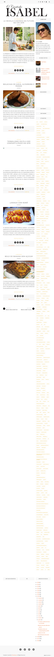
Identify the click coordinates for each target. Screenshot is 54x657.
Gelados (37, 300)
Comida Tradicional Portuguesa (42, 218)
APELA (37, 152)
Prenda (37, 445)
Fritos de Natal (45, 291)
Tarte (42, 547)
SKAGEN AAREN (46, 532)
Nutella (45, 399)
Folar (41, 287)
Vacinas (37, 565)
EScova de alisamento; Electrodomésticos (40, 271)
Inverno (45, 322)
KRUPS (37, 333)
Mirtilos (47, 379)
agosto (39, 605)
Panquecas (44, 405)
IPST (44, 324)
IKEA (48, 315)
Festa (44, 282)
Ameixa (47, 139)
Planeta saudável (39, 423)
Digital (41, 244)
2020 (38, 594)
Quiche (37, 470)
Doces (37, 251)
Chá (42, 205)
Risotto (37, 481)
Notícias (19, 139)
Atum (42, 159)
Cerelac (47, 203)
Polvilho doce (43, 432)
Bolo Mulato (43, 61)
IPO (41, 324)
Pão (49, 405)
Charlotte (43, 207)
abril (39, 613)
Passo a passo (44, 410)
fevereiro (40, 617)
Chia (47, 209)
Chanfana (46, 205)
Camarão (38, 192)
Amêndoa (38, 141)
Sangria (37, 492)
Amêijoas (43, 139)
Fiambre (48, 282)
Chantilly (38, 207)
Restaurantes (38, 479)
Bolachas (38, 181)
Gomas (45, 302)
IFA (45, 315)
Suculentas (38, 538)
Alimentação (19, 254)
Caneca (48, 192)
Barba (42, 165)
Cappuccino (43, 194)
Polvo (37, 434)
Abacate (41, 121)
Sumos (42, 543)
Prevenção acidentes (40, 449)
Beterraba (43, 174)
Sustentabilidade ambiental (41, 545)
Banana (37, 165)
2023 (38, 588)
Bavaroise (38, 172)
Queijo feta (43, 466)
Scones (44, 499)
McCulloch (38, 372)
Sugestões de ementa (46, 538)
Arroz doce (42, 154)
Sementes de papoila (40, 525)
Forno (37, 289)
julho (39, 607)
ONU (40, 401)
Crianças (47, 229)
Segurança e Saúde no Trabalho (42, 503)
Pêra (45, 414)
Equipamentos (42, 264)
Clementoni (47, 214)
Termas (37, 554)
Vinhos (37, 567)
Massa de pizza (39, 368)
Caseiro (37, 203)
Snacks (37, 534)
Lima (40, 344)
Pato (40, 412)
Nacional (43, 392)
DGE (44, 238)
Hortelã (43, 311)
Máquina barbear (39, 355)
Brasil (37, 183)
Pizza (49, 421)
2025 (38, 584)
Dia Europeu (38, 242)
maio (39, 611)
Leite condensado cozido (40, 342)
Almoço (47, 137)
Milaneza (38, 379)
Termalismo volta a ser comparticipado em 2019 (18, 142)
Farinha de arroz (44, 278)
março (39, 615)
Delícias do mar (39, 238)
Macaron (42, 348)
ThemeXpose (14, 655)
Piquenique (38, 421)
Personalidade (39, 416)
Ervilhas (44, 266)
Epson (37, 264)
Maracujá (45, 359)
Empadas (38, 260)
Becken (47, 172)
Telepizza (47, 549)
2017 (38, 638)
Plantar (46, 423)
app (41, 152)
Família (37, 278)
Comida (47, 216)
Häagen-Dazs (47, 304)
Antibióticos (45, 150)
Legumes (41, 335)
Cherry (43, 209)
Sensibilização (39, 530)
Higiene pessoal (39, 309)
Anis (46, 148)
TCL (45, 547)
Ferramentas (38, 282)
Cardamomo (38, 198)
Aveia (46, 159)
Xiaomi (42, 569)
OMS (37, 401)
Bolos (43, 181)
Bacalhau (47, 161)
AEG (43, 126)
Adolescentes (38, 126)
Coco (37, 216)
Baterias (38, 170)
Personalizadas (46, 416)
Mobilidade (38, 381)
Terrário (42, 554)
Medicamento (44, 372)
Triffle (37, 560)
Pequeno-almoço (39, 414)
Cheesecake (38, 209)
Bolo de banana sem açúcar (19, 256)
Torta (47, 556)
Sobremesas (46, 534)
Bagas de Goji (43, 163)
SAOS (46, 492)
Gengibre (47, 300)
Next (32, 99)
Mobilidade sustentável (40, 383)
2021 (38, 592)
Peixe (48, 412)
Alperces (38, 139)
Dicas (37, 244)
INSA (37, 320)
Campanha (43, 192)
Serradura (45, 530)
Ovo (48, 401)
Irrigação (38, 326)
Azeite (42, 161)
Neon (48, 394)
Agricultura (38, 128)
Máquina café (39, 357)
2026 (38, 582)
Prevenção (44, 447)
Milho (43, 379)
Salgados (38, 488)
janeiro (39, 619)
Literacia (48, 344)
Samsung (45, 490)
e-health (45, 253)
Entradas (47, 262)
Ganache (38, 298)
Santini (42, 492)
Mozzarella (38, 390)
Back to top (47, 655)
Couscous (38, 227)
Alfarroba (18, 82)
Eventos (37, 276)
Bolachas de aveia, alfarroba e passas (18, 85)
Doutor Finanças (39, 253)
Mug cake (38, 392)
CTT (42, 233)
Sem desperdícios (39, 514)
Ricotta (44, 479)
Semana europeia (39, 519)
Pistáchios (44, 421)
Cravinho (38, 229)
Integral (41, 320)
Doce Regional (45, 249)
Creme (43, 229)
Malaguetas (47, 348)
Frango (48, 289)
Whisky (37, 569)
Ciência (37, 214)
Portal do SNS (38, 436)
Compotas (38, 220)
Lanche (41, 333)
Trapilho (38, 558)
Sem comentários (11, 73)
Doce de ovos (38, 249)
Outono (44, 401)
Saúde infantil (39, 497)
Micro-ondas (38, 377)
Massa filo (45, 368)
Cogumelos (42, 216)
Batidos (42, 170)
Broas (37, 185)
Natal (48, 392)
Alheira (43, 132)
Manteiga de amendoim (40, 353)
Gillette (37, 302)
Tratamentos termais (45, 558)
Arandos (44, 152)
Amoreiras (38, 143)
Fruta (18, 200)
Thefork (47, 554)
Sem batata (38, 510)
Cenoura (42, 203)
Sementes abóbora (39, 523)
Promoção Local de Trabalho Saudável (41, 459)
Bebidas (43, 172)
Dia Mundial (45, 242)
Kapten (44, 331)
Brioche (47, 183)
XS (45, 569)
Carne (44, 198)
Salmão (43, 488)
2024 (38, 586)
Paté (37, 412)
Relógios (38, 475)
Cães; (46, 187)
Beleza (37, 174)
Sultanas (38, 543)
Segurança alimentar (40, 501)
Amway (43, 143)
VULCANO (42, 567)
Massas (44, 370)
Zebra (49, 569)
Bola (46, 176)
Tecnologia (38, 549)
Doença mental (43, 251)
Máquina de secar (46, 357)
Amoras (43, 141)
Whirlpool (48, 567)
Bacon (37, 163)
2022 (38, 590)
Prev (5, 99)
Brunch (46, 185)
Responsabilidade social (40, 477)
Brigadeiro (42, 183)
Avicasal (38, 161)
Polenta (48, 425)
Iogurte (37, 324)
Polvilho (38, 432)
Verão (47, 565)
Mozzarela (43, 388)
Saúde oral (45, 497)
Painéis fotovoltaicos (40, 403)
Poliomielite (38, 427)
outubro (40, 602)
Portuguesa (38, 438)
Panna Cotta (38, 405)
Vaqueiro (42, 565)
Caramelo (38, 196)
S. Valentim (38, 486)
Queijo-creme (45, 468)
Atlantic (37, 159)
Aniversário (38, 150)
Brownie (42, 185)
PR (48, 438)
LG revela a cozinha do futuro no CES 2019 (18, 22)
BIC (46, 174)
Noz (42, 399)
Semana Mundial (39, 521)
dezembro (40, 598)
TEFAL (43, 549)
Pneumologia (38, 425)
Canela (37, 194)
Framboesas (43, 289)
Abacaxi (45, 121)
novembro (40, 600)
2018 (38, 636)
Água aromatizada (46, 128)
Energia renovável (39, 262)
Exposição (48, 276)
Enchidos (43, 260)
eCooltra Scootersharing (41, 255)
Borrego (47, 181)
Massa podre (38, 370)
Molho (48, 383)
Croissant (48, 231)
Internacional (39, 322)
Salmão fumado (39, 490)
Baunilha (47, 170)
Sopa (43, 536)
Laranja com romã (19, 203)
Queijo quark (38, 468)
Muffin (44, 390)
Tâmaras (38, 547)
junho (39, 609)
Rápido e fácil (43, 470)
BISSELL (42, 176)
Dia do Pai (46, 240)
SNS (41, 534)
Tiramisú (38, 556)
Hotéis (48, 311)
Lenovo (48, 342)
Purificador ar (46, 464)
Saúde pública (39, 499)
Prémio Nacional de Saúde (41, 443)
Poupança (44, 438)
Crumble (38, 233)
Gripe (42, 304)
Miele (44, 377)
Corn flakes (44, 220)
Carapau (43, 196)
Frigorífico (38, 291)
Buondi (37, 187)
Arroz (37, 154)
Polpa (44, 427)
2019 (38, 596)
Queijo (37, 466)
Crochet (42, 231)
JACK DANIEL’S (47, 326)
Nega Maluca (42, 394)
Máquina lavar (39, 359)
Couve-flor (44, 227)
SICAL (42, 532)
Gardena (43, 298)
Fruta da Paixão (43, 293)
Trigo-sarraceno (44, 560)
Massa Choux (45, 366)
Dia (37, 240)
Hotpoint (38, 313)
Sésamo (37, 532)
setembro (40, 604)
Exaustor (43, 276)
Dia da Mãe (41, 240)
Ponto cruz (42, 434)
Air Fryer (38, 130)
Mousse (37, 388)
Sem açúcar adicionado (40, 508)
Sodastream (38, 536)
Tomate (42, 556)
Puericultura (38, 464)
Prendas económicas (44, 445)
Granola (38, 304)
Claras (42, 214)
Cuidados (46, 233)
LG (36, 344)
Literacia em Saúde (39, 346)
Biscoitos (38, 176)
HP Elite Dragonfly (39, 315)
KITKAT (48, 331)
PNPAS (44, 425)
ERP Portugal (38, 266)
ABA (37, 121)
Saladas (43, 486)
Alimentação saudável (40, 137)
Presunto (38, 447)
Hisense (45, 309)
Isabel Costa (27, 73)
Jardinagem (38, 331)
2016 (38, 640)
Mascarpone (38, 366)
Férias (42, 280)
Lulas (46, 346)
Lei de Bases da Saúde (40, 337)
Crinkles (38, 231)
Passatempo (38, 410)
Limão (43, 344)
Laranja (46, 333)
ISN (42, 326)
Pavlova (44, 412)
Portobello (45, 436)
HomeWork (38, 311)
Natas (37, 394)
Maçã (37, 348)
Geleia (42, 300)
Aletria (43, 130)
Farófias (38, 280)
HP (41, 313)
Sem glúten (46, 514)
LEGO (37, 335)
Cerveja (37, 205)
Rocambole (47, 481)
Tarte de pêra (44, 83)
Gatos (47, 298)
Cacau (42, 187)
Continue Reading (18, 66)
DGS (47, 238)
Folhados (45, 287)
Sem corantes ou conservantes (42, 512)
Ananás (37, 148)
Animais (42, 148)
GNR (41, 302)
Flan (37, 287)
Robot (42, 481)
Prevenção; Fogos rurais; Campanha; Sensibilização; (43, 454)
